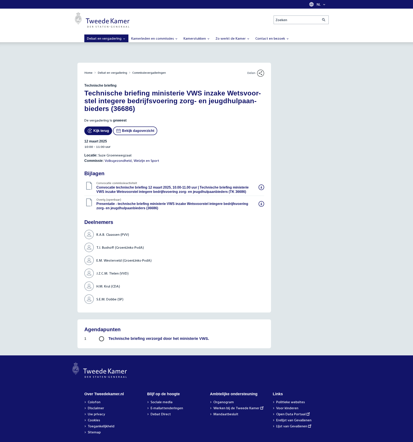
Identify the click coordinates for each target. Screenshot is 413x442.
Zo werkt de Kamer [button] (231, 38)
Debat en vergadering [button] (104, 38)
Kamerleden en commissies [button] (153, 38)
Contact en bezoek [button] (270, 38)
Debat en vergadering (112, 72)
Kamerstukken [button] (195, 38)
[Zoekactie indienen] (324, 20)
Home (88, 72)
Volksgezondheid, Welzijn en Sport (132, 160)
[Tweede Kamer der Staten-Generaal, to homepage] (102, 20)
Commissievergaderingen (149, 72)
